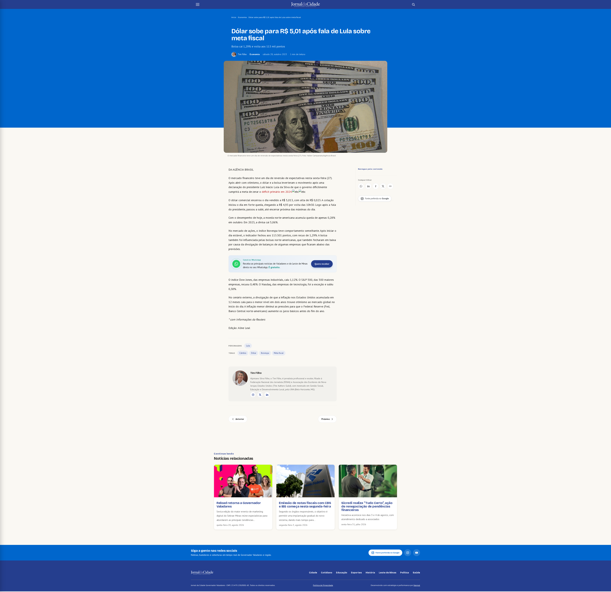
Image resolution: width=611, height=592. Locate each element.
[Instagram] (253, 394)
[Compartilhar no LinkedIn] (368, 186)
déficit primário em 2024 (277, 192)
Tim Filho (242, 54)
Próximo (325, 419)
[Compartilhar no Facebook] (376, 186)
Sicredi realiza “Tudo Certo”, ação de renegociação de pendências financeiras (366, 506)
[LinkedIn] (267, 394)
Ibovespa (265, 353)
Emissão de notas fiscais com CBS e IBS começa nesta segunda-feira (305, 504)
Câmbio (242, 353)
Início (233, 17)
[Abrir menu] (197, 4)
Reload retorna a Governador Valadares (239, 504)
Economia (242, 17)
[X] (260, 394)
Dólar (253, 353)
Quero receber (322, 263)
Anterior (239, 419)
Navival (417, 585)
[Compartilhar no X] (383, 186)
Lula (248, 345)
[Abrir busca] (413, 4)
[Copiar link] (390, 186)
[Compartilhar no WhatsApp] (361, 186)
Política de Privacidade (323, 585)
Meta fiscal (279, 353)
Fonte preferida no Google (387, 552)
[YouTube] (416, 552)
